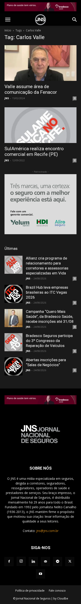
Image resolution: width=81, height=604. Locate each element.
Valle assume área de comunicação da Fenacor (30, 89)
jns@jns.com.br (47, 531)
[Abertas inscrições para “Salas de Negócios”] (13, 366)
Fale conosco (57, 590)
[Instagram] (21, 561)
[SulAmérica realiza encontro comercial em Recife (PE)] (40, 125)
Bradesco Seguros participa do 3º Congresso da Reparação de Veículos (49, 340)
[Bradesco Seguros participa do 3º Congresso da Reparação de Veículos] (13, 342)
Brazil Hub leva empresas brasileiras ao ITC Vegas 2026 (47, 292)
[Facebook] (9, 561)
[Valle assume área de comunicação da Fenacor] (40, 63)
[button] (7, 20)
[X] (69, 561)
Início (7, 30)
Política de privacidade (30, 590)
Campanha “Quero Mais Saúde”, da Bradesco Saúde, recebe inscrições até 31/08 (50, 316)
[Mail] (45, 561)
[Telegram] (57, 561)
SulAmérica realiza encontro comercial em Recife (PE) (34, 151)
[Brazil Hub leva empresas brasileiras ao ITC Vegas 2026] (13, 294)
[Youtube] (40, 573)
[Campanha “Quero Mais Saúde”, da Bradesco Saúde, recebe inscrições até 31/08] (13, 318)
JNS (6, 98)
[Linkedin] (33, 561)
